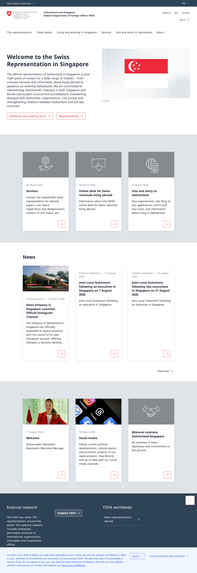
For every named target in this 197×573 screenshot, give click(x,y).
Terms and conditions (73, 565)
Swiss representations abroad (117, 519)
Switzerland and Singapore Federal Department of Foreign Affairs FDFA (69, 14)
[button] (19, 32)
